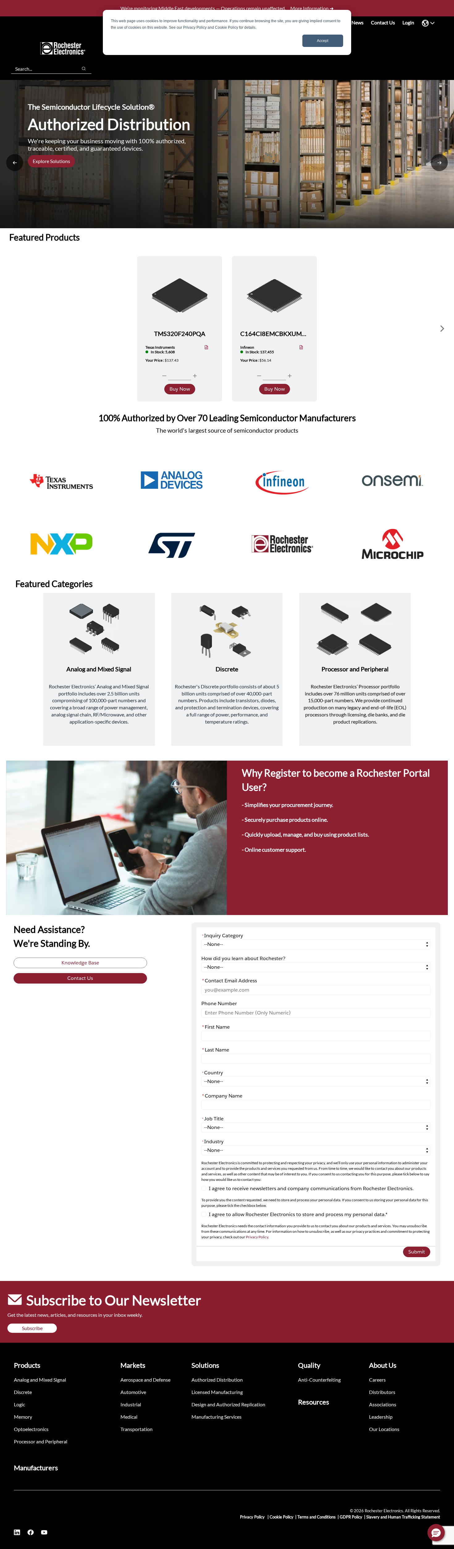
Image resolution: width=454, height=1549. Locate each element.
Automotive (133, 1392)
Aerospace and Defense (145, 1380)
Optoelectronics (31, 1429)
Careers (377, 1380)
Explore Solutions (51, 161)
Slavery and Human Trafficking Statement (403, 1516)
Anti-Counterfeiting (319, 1380)
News (357, 22)
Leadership (381, 1417)
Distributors (382, 1392)
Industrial (130, 1404)
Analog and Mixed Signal (40, 1380)
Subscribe (32, 1328)
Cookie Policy (281, 1516)
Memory (23, 1417)
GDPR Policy (351, 1516)
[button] (436, 1532)
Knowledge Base (80, 962)
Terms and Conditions (316, 1516)
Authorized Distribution (217, 1380)
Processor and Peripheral (40, 1441)
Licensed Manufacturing (217, 1392)
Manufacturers (36, 1467)
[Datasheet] (206, 348)
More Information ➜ (312, 8)
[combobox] (41, 68)
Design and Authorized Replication (228, 1404)
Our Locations (384, 1429)
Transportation (136, 1429)
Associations (382, 1404)
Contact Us (383, 22)
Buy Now (180, 389)
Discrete (23, 1392)
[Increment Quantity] (195, 375)
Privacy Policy (257, 1237)
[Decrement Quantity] (164, 375)
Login (408, 22)
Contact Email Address (229, 980)
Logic (19, 1404)
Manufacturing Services (216, 1417)
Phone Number (219, 1003)
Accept (322, 41)
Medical (128, 1417)
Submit (416, 1252)
